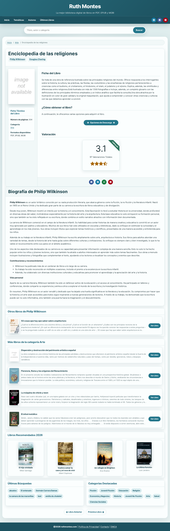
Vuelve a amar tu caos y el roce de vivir (65, 469)
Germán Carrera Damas (46, 490)
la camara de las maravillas (21, 496)
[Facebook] (159, 20)
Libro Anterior (75, 512)
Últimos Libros (47, 20)
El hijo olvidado (26, 467)
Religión (136, 490)
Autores (32, 20)
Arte (17, 42)
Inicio (6, 20)
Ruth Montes (85, 6)
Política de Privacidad (89, 526)
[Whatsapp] (104, 182)
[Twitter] (153, 20)
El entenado (26, 490)
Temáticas (19, 20)
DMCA (114, 526)
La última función (144, 467)
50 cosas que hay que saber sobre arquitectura (43, 321)
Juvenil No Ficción (133, 496)
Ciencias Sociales (98, 502)
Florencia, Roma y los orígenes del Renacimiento (44, 371)
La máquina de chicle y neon (34, 392)
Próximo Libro (95, 512)
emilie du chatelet (53, 496)
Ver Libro (154, 325)
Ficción (93, 490)
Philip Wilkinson (17, 59)
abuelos (13, 490)
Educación (123, 490)
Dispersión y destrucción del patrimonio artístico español (48, 350)
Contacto (105, 526)
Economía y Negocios (100, 496)
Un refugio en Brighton (104, 468)
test (39, 496)
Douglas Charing (37, 59)
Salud (156, 496)
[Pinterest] (165, 20)
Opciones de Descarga (101, 122)
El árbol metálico (29, 414)
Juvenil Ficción (107, 490)
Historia (117, 496)
